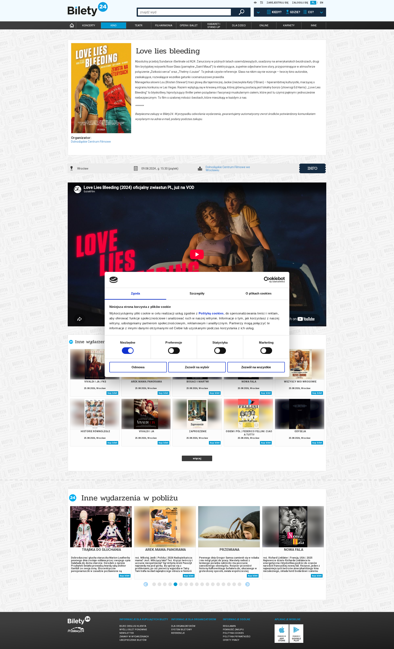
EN (321, 2)
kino (114, 25)
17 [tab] (240, 584)
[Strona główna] (88, 15)
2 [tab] (160, 584)
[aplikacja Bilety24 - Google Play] (296, 642)
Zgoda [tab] (135, 293)
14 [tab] (224, 584)
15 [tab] (229, 584)
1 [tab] (154, 584)
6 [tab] (181, 584)
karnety (288, 25)
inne (314, 25)
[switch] (174, 350)
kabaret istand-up (213, 25)
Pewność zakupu (233, 629)
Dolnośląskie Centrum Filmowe (91, 141)
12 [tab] (213, 584)
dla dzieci (239, 25)
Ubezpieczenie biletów (133, 640)
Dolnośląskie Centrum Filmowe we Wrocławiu (228, 168)
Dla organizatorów (183, 626)
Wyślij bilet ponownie (133, 629)
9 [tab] (197, 584)
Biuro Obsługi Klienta (132, 626)
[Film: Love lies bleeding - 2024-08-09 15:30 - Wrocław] (101, 88)
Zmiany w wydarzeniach (134, 636)
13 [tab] (218, 584)
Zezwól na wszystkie (256, 367)
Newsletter (126, 633)
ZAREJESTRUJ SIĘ (278, 2)
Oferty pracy (231, 640)
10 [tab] (202, 584)
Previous (145, 584)
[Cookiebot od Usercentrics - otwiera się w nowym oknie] (267, 280)
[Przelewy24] (76, 633)
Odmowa (138, 367)
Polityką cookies (211, 313)
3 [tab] (165, 584)
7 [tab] (186, 584)
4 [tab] (170, 584)
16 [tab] (234, 584)
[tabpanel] (101, 542)
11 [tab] (208, 584)
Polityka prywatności (236, 636)
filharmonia (163, 25)
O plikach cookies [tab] (258, 293)
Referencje (178, 633)
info (312, 168)
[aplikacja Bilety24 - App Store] (282, 642)
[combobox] (184, 12)
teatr (138, 25)
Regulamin (229, 626)
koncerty (88, 25)
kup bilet (112, 393)
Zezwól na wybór (197, 367)
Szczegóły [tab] (197, 293)
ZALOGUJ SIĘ (300, 2)
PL (313, 2)
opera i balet (189, 25)
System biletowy (181, 629)
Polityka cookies (233, 633)
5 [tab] (176, 584)
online (263, 25)
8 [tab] (192, 584)
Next (247, 584)
